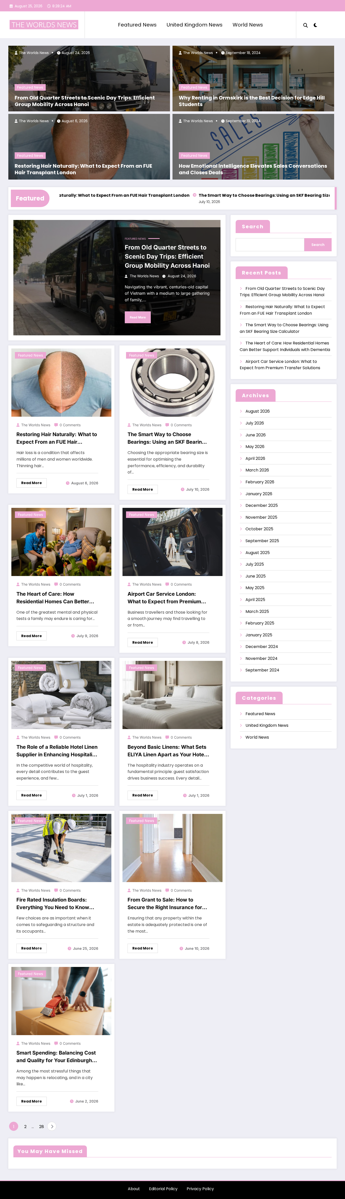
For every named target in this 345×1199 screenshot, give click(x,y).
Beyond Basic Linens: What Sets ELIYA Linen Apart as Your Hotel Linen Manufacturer (167, 751)
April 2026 (255, 458)
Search (253, 226)
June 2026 (255, 435)
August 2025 (257, 553)
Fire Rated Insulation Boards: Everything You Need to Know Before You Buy (52, 904)
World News (248, 24)
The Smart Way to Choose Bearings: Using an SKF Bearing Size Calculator (248, 195)
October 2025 (259, 529)
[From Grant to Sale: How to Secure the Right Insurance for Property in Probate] (172, 848)
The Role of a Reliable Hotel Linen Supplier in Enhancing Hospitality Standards (56, 751)
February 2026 (259, 482)
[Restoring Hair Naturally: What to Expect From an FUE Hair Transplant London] (61, 382)
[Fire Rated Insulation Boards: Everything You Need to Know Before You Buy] (61, 848)
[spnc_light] (315, 24)
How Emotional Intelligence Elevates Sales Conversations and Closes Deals (253, 169)
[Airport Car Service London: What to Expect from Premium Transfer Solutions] (172, 542)
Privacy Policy (200, 1189)
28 (41, 1127)
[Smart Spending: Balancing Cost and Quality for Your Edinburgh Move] (61, 1001)
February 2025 (259, 623)
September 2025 (262, 541)
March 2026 (257, 470)
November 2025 (261, 517)
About (134, 1189)
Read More (138, 317)
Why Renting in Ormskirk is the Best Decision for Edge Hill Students (252, 101)
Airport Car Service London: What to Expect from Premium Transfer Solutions (164, 598)
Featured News (137, 24)
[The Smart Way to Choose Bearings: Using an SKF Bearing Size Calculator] (172, 382)
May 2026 (254, 446)
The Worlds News (33, 52)
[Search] (305, 25)
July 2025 (254, 564)
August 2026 (257, 411)
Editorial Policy (163, 1189)
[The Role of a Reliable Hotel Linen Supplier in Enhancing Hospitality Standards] (61, 694)
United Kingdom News (195, 24)
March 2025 (257, 611)
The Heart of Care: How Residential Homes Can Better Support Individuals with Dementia (52, 598)
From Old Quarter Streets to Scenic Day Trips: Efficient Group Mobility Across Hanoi (85, 101)
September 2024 (262, 670)
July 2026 (254, 423)
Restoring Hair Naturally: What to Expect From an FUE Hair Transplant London (83, 169)
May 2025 (254, 588)
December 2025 (261, 505)
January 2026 (258, 494)
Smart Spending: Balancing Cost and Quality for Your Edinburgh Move (56, 1057)
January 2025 (258, 635)
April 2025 (255, 600)
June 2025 (255, 576)
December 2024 (261, 647)
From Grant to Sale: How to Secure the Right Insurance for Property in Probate (165, 904)
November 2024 (261, 658)
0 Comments (70, 425)
